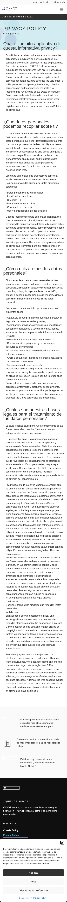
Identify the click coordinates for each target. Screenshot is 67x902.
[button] (62, 842)
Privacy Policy (40, 898)
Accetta (33, 872)
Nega (33, 881)
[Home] (9, 9)
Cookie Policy (25, 898)
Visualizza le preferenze (33, 890)
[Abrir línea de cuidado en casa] (34, 17)
